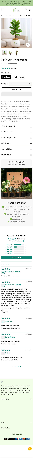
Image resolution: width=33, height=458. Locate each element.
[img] (5, 269)
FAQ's (3, 409)
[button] (5, 68)
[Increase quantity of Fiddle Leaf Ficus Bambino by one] (29, 84)
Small (15, 77)
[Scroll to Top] (30, 448)
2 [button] (15, 367)
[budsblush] (17, 9)
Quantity (4, 84)
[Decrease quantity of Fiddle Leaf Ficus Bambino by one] (11, 84)
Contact (4, 415)
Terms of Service (6, 430)
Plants (3, 412)
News (3, 418)
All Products (12, 16)
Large (22, 77)
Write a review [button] (17, 258)
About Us (4, 407)
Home (3, 16)
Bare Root (6, 77)
